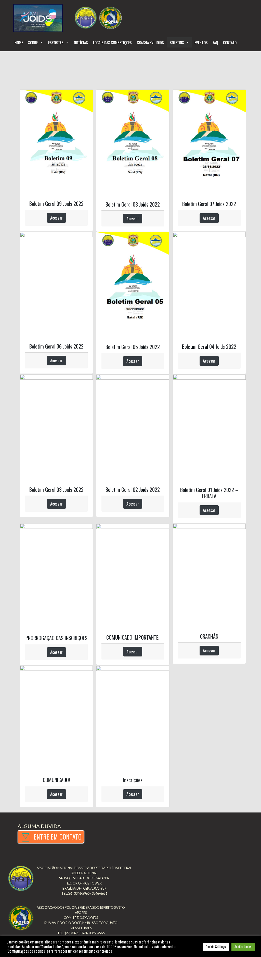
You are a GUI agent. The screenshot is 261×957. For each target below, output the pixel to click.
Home (19, 42)
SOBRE (33, 42)
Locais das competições (112, 42)
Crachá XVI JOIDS (151, 42)
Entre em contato (57, 836)
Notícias (81, 42)
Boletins (177, 42)
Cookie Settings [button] (216, 946)
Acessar (56, 218)
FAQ (215, 42)
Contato (230, 42)
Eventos (201, 42)
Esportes (55, 42)
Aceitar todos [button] (243, 946)
